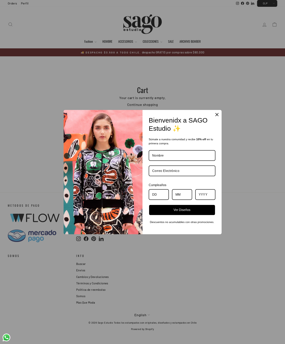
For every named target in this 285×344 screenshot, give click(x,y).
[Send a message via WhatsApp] (6, 337)
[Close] (217, 114)
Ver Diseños (182, 210)
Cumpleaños (157, 185)
